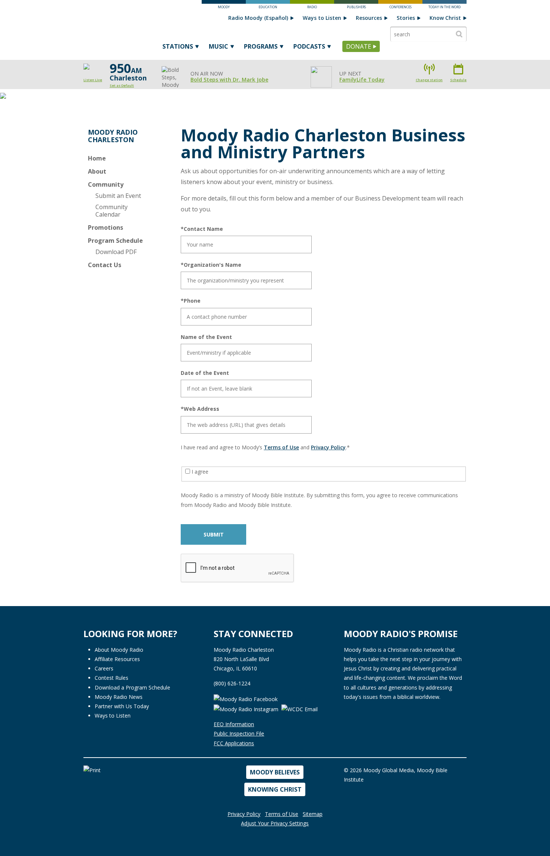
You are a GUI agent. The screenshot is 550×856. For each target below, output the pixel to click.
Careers (104, 668)
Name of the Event (206, 337)
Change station (429, 79)
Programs (261, 46)
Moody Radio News (119, 696)
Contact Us (104, 265)
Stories (406, 17)
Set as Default (122, 85)
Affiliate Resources (117, 659)
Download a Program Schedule (132, 687)
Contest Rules (111, 677)
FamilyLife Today (362, 79)
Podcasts (309, 46)
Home (97, 158)
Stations (177, 46)
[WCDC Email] (299, 708)
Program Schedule (115, 240)
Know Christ (445, 17)
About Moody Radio (119, 649)
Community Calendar (111, 210)
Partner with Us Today (122, 706)
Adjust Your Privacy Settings (275, 823)
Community (105, 184)
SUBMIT (214, 534)
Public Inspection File (239, 733)
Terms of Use (281, 447)
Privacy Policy (328, 447)
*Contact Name (202, 229)
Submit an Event (118, 196)
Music (218, 46)
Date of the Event (205, 373)
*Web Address (200, 409)
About (97, 171)
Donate (358, 46)
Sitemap (313, 813)
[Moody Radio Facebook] (246, 698)
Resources (369, 17)
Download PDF (116, 252)
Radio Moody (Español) (258, 17)
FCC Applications (234, 743)
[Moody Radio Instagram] (247, 708)
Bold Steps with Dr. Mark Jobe (229, 79)
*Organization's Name (211, 265)
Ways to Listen (322, 17)
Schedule (458, 79)
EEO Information (234, 724)
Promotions (105, 227)
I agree (199, 471)
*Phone (191, 300)
